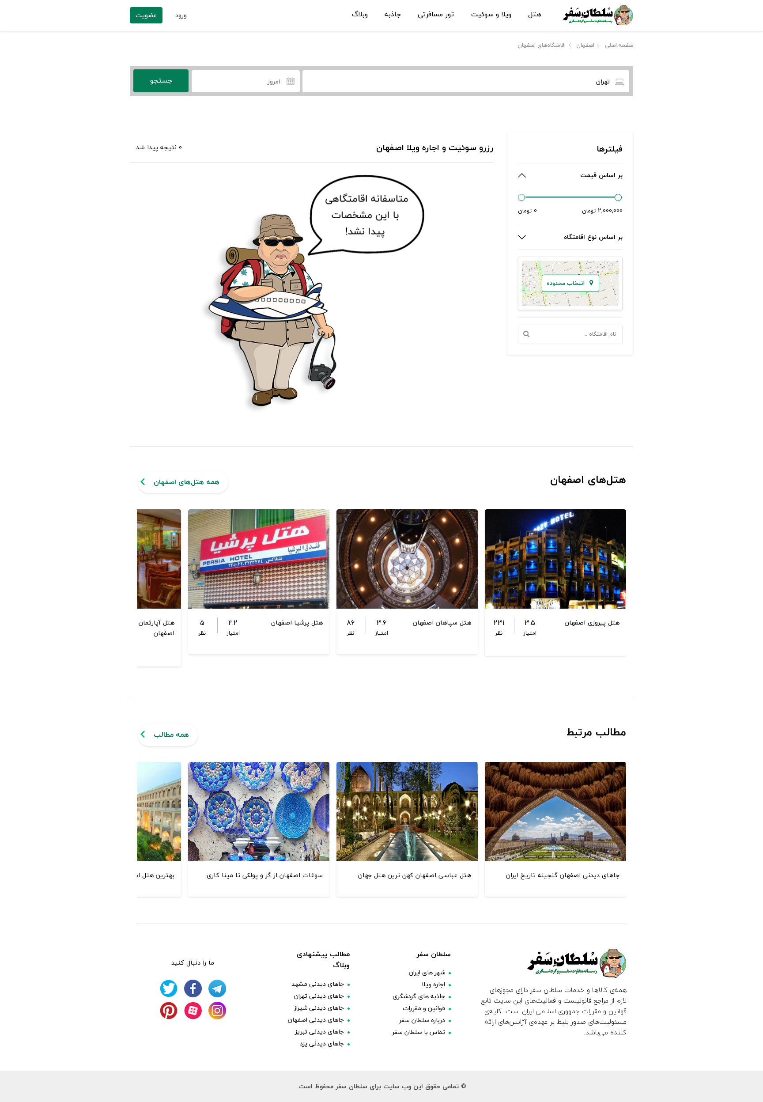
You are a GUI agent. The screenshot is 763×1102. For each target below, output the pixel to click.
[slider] (521, 197)
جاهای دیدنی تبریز (319, 1031)
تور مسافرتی (436, 14)
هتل (534, 14)
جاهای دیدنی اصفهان (316, 1019)
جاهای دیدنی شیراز (319, 1007)
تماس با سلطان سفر (418, 1032)
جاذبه (393, 14)
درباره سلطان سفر (422, 1020)
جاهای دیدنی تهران (319, 995)
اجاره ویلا (433, 984)
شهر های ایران (427, 972)
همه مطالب (171, 734)
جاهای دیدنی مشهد (317, 983)
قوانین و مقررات (424, 1008)
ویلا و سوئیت (491, 14)
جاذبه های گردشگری (419, 996)
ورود (181, 15)
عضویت (146, 15)
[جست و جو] (529, 334)
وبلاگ (360, 14)
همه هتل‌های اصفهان (186, 482)
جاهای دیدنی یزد (322, 1043)
